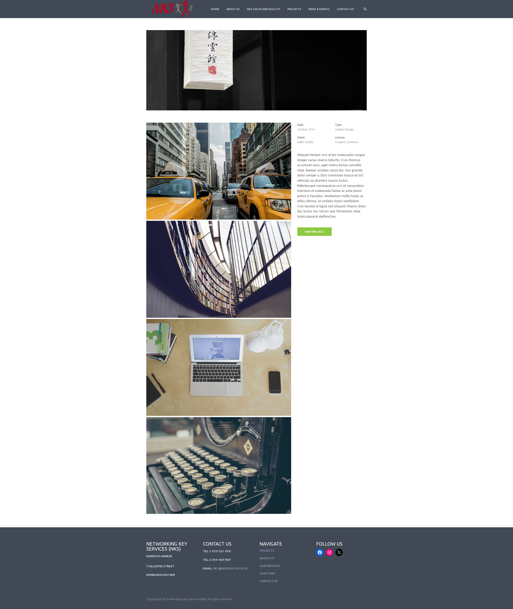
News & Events (319, 9)
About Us (233, 9)
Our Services (270, 565)
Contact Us (345, 9)
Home (215, 9)
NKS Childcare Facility (263, 9)
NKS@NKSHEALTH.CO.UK (230, 568)
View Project (314, 231)
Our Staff (267, 573)
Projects (294, 9)
